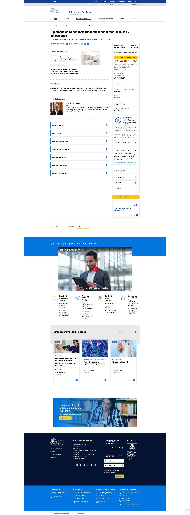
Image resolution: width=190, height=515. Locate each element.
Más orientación (102, 501)
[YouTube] (87, 465)
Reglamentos (76, 448)
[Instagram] (84, 465)
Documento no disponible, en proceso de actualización (113, 442)
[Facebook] (73, 465)
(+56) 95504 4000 (57, 496)
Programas (59, 25)
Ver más (134, 215)
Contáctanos (134, 4)
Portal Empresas (102, 4)
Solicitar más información (126, 197)
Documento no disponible (114, 448)
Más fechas (60, 374)
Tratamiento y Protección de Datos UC (82, 460)
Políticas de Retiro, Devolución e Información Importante (84, 451)
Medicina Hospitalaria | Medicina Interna (95, 359)
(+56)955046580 (124, 4)
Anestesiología (116, 359)
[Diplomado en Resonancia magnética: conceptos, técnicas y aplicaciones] (82, 44)
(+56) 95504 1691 (125, 498)
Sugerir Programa (65, 418)
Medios (105, 1)
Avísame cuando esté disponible (126, 57)
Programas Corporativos (105, 18)
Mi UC (130, 1)
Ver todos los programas (127, 332)
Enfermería (58, 356)
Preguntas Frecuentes (78, 458)
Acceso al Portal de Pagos (79, 444)
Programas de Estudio (83, 18)
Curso (57, 342)
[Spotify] (91, 465)
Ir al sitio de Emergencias (81, 501)
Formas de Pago (77, 446)
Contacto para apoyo (103, 498)
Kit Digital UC (81, 513)
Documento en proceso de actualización (113, 456)
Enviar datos (119, 476)
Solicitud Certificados (90, 4)
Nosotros (67, 18)
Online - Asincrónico (119, 104)
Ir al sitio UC (53, 1)
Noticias (122, 18)
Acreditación (131, 440)
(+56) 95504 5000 (79, 498)
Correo (137, 1)
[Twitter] (77, 465)
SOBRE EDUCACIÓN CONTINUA (82, 440)
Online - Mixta (59, 369)
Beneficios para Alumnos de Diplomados (83, 454)
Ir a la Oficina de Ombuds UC (132, 504)
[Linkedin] (80, 465)
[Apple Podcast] (95, 465)
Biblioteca (112, 1)
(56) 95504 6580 (57, 454)
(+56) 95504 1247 (125, 500)
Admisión (96, 1)
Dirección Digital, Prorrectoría (61, 513)
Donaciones (122, 1)
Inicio (55, 18)
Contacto (52, 451)
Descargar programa (59, 44)
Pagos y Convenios (114, 4)
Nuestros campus (55, 457)
